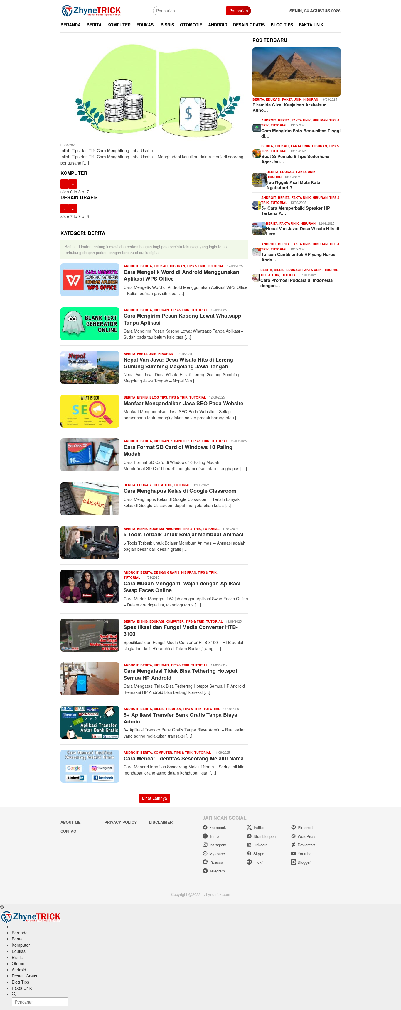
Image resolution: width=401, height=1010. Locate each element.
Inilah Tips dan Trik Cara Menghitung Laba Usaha (106, 150)
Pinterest (305, 827)
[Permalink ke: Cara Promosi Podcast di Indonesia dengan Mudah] (256, 277)
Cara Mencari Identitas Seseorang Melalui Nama (184, 758)
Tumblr (215, 836)
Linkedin (260, 845)
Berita (146, 266)
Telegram (217, 871)
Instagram (217, 845)
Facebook (217, 827)
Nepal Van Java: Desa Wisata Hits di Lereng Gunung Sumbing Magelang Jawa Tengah (178, 363)
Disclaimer (161, 822)
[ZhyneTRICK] (91, 10)
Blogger (304, 862)
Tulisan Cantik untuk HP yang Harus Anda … (298, 257)
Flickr (258, 862)
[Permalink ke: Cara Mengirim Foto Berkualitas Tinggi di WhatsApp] (256, 127)
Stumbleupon (264, 836)
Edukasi (161, 266)
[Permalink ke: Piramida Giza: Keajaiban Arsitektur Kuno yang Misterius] (296, 72)
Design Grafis (166, 572)
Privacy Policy (121, 822)
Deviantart (306, 845)
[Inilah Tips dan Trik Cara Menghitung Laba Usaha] (154, 90)
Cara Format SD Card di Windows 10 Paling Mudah (178, 450)
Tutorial (215, 266)
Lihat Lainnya (154, 798)
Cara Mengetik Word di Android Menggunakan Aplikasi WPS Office (181, 275)
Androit (131, 266)
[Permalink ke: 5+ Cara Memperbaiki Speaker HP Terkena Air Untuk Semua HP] (256, 205)
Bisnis (142, 397)
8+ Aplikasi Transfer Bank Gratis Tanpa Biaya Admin (180, 718)
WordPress (307, 836)
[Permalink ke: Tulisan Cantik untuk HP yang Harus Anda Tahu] (256, 251)
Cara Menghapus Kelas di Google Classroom (180, 490)
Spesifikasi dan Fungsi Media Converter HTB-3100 (181, 630)
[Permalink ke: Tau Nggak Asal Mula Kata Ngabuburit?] (259, 179)
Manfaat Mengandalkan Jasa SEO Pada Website (183, 403)
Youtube (304, 853)
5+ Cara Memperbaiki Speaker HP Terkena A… (295, 210)
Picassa (216, 862)
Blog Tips (158, 397)
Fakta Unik (146, 353)
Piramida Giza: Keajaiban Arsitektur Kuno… (289, 107)
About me (70, 822)
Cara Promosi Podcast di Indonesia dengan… (296, 282)
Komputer (180, 441)
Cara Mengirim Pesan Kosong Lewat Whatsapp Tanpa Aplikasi (182, 319)
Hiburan (177, 266)
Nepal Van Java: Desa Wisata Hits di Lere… (302, 231)
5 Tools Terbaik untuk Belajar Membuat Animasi (183, 534)
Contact (69, 831)
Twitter (258, 827)
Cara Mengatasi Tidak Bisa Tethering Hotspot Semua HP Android (180, 674)
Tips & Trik (196, 266)
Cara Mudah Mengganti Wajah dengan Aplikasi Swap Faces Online (182, 586)
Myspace (217, 853)
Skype (258, 853)
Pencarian (238, 10)
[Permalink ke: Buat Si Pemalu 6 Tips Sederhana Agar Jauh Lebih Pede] (256, 153)
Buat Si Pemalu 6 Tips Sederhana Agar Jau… (295, 159)
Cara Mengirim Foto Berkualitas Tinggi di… (301, 133)
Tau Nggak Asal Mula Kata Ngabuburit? (293, 184)
